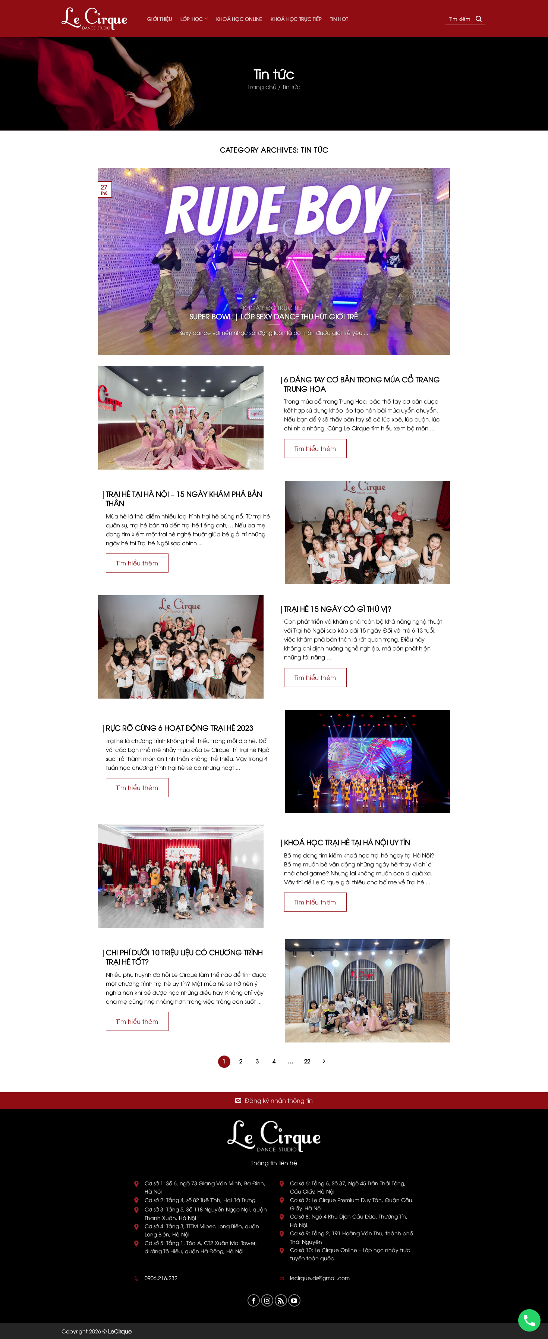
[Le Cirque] (99, 18)
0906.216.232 (161, 1277)
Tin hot (339, 18)
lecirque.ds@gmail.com (320, 1277)
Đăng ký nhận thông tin (279, 1100)
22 (307, 1060)
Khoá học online (239, 18)
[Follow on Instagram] (267, 1300)
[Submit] (478, 18)
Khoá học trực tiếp (296, 18)
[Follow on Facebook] (254, 1300)
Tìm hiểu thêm (315, 448)
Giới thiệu (159, 18)
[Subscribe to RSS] (281, 1300)
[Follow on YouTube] (294, 1300)
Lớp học (191, 18)
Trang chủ (262, 86)
